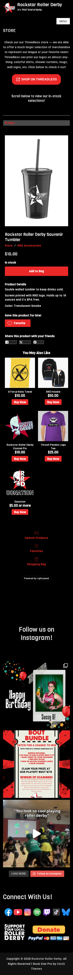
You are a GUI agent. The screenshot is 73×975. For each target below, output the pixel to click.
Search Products (36, 538)
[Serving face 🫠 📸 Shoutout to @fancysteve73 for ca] (36, 833)
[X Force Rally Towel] (20, 373)
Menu (63, 21)
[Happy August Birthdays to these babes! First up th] (36, 695)
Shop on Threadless (39, 79)
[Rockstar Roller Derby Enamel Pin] (20, 426)
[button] (18, 323)
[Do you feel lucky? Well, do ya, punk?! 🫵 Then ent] (36, 764)
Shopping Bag (36, 564)
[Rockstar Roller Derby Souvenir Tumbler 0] (36, 180)
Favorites (36, 551)
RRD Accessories (29, 246)
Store (9, 246)
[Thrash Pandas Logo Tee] (53, 426)
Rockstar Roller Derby (39, 5)
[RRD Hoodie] (53, 373)
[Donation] (20, 483)
